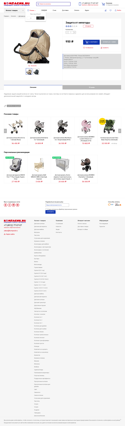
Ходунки (36, 410)
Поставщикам (103, 223)
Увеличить (33, 65)
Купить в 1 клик (109, 42)
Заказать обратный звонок (90, 5)
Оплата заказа (82, 223)
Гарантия (102, 226)
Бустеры (36, 258)
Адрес (87, 10)
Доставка (65, 10)
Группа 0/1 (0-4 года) (40, 273)
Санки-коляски (38, 395)
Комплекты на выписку (41, 352)
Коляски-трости (39, 343)
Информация (103, 220)
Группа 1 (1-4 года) (39, 282)
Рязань (32, 10)
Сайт (35, 389)
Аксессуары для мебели (41, 244)
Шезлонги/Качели (39, 415)
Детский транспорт (40, 302)
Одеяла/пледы (38, 369)
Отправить (50, 212)
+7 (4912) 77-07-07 (90, 3)
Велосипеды (38, 264)
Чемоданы (37, 413)
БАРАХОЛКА (38, 253)
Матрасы (37, 232)
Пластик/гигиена (39, 375)
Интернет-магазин (84, 220)
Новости (58, 226)
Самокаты (37, 392)
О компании (59, 223)
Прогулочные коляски (41, 381)
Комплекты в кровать (41, 349)
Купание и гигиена (39, 241)
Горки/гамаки (38, 267)
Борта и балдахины (40, 255)
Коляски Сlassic (39, 331)
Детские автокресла (40, 226)
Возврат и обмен (83, 229)
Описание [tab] (33, 87)
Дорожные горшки (40, 305)
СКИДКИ (44, 10)
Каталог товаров (11, 10)
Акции (57, 229)
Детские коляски (39, 223)
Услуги (36, 404)
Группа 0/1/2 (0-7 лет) (40, 276)
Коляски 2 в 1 (38, 317)
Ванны (36, 261)
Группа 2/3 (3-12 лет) (40, 291)
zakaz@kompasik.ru (11, 231)
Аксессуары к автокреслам (42, 247)
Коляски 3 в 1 (38, 320)
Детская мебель (39, 229)
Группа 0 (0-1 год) (39, 270)
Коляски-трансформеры (41, 340)
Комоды (36, 346)
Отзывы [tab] (92, 87)
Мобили (36, 367)
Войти (119, 10)
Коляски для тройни (40, 329)
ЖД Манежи (37, 308)
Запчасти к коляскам (40, 311)
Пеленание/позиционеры (41, 372)
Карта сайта (10, 234)
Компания (59, 220)
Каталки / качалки (39, 314)
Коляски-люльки (39, 337)
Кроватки (37, 355)
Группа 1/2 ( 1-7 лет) (40, 285)
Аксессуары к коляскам (41, 250)
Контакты (59, 232)
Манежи (36, 361)
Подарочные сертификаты (42, 378)
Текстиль (37, 235)
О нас (54, 10)
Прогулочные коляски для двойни (42, 385)
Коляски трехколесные (41, 334)
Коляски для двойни (40, 326)
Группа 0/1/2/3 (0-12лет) (41, 279)
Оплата (76, 10)
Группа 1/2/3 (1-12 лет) (41, 288)
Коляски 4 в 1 (38, 323)
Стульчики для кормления (42, 238)
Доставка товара (83, 226)
